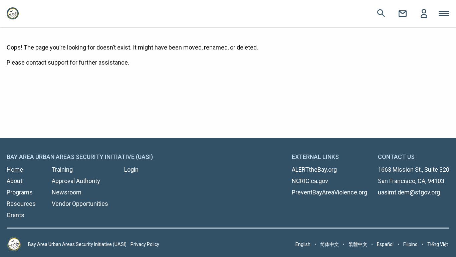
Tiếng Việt (437, 244)
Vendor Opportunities (80, 203)
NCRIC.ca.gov (310, 180)
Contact (402, 13)
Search (381, 13)
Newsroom (66, 192)
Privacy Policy (145, 244)
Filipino (410, 244)
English (302, 244)
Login (424, 13)
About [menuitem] (14, 180)
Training (62, 169)
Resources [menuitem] (21, 203)
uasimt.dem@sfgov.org (409, 192)
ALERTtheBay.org (314, 169)
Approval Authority (76, 180)
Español (385, 244)
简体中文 (329, 244)
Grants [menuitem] (15, 215)
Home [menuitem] (15, 169)
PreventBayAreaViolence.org (329, 192)
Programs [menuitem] (20, 192)
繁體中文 (358, 244)
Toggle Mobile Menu (444, 13)
